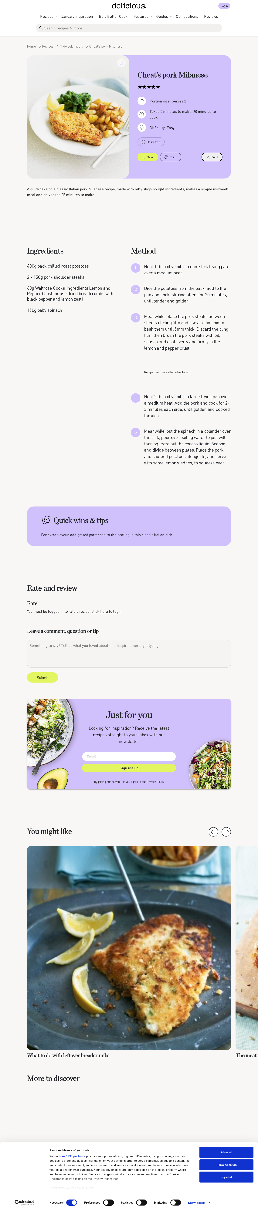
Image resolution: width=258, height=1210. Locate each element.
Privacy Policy (155, 782)
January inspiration (77, 16)
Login (224, 6)
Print (173, 157)
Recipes (46, 16)
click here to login (106, 611)
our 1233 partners (72, 1156)
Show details (196, 1202)
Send (215, 157)
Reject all (226, 1177)
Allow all (226, 1152)
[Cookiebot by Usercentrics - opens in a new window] (24, 1202)
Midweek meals (71, 46)
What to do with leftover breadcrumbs (68, 1055)
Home (31, 46)
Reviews (211, 16)
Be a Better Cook (113, 16)
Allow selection (226, 1164)
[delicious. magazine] (129, 5)
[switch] (108, 1202)
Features (141, 16)
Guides (162, 16)
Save (150, 157)
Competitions (187, 16)
